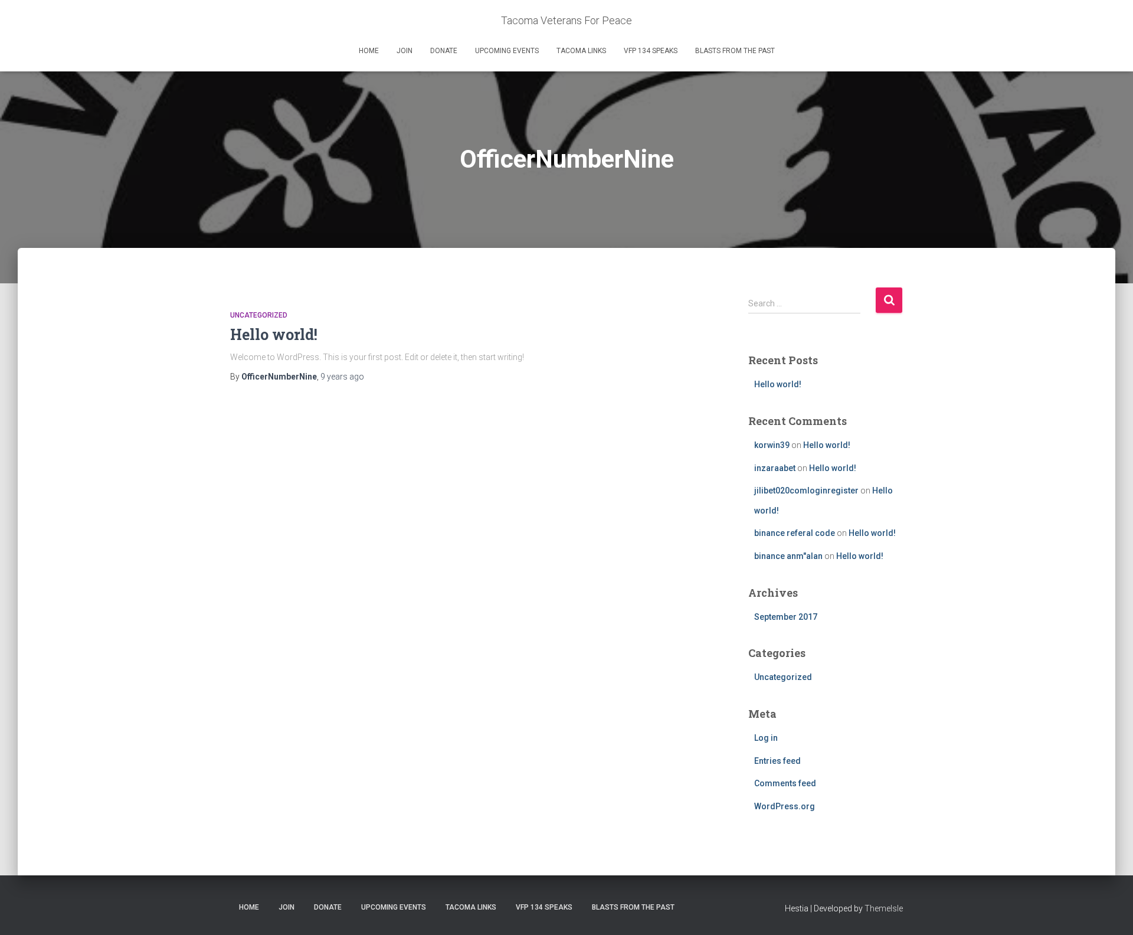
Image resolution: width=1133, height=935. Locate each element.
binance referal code (794, 533)
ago (342, 376)
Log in (766, 738)
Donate (443, 51)
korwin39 (772, 445)
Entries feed (777, 761)
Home (369, 51)
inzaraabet (774, 468)
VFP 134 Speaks (650, 51)
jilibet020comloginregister (806, 490)
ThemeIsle (884, 908)
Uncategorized (258, 315)
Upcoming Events (507, 51)
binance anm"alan (788, 556)
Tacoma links (581, 51)
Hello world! (273, 334)
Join (404, 51)
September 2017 (785, 617)
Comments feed (785, 783)
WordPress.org (784, 806)
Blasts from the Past (735, 51)
